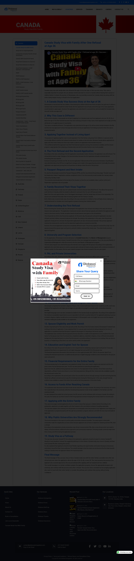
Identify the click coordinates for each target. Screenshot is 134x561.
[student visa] (51, 280)
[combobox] (76, 281)
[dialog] (67, 280)
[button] (101, 261)
